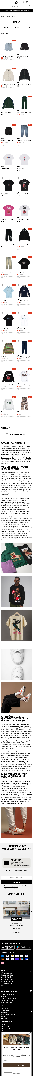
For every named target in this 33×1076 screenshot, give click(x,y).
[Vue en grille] (26, 27)
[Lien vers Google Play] (23, 947)
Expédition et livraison (8, 1014)
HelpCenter (4, 1008)
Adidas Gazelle (5, 1029)
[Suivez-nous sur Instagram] (31, 971)
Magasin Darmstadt (7, 979)
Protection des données (8, 1000)
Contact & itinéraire (7, 975)
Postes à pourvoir (6, 983)
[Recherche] (30, 6)
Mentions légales (6, 1002)
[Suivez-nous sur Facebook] (31, 1012)
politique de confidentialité (11, 887)
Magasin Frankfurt (6, 977)
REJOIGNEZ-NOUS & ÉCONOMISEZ (16, 1065)
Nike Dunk (4, 1031)
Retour (3, 1016)
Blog (2, 985)
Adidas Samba (5, 1027)
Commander (5, 1010)
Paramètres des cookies (8, 998)
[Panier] (31, 2)
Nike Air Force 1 (6, 1025)
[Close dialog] (29, 1033)
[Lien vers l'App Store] (8, 947)
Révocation (4, 996)
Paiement (4, 1012)
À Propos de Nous (6, 973)
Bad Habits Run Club (7, 981)
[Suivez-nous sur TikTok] (31, 991)
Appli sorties (5, 1018)
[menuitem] (5, 27)
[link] (16, 2)
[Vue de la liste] (28, 27)
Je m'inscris (16, 882)
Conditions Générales (8, 994)
